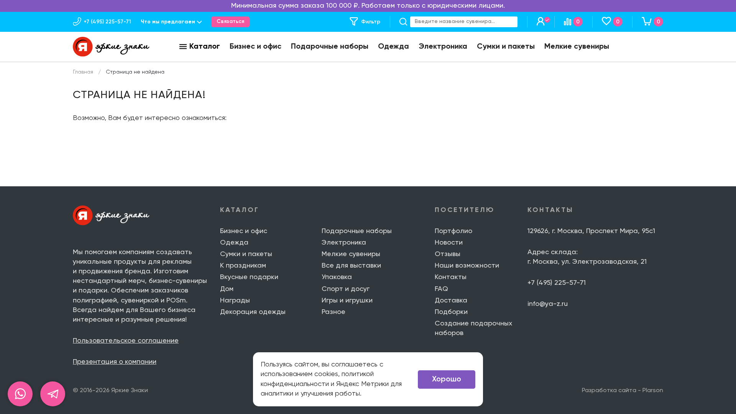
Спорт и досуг (346, 289)
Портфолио (453, 231)
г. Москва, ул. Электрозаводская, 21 (587, 261)
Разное (333, 312)
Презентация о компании (114, 361)
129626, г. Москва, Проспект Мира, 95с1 (591, 231)
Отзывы (447, 254)
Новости (449, 242)
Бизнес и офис (255, 47)
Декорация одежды (253, 312)
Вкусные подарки (249, 277)
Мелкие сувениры (576, 47)
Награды (235, 300)
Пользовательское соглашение (126, 340)
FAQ (441, 289)
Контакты (451, 277)
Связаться (230, 21)
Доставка (451, 300)
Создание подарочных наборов (473, 328)
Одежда (393, 47)
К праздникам (243, 265)
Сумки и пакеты (506, 47)
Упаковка (337, 277)
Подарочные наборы (329, 47)
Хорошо (446, 379)
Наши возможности (467, 265)
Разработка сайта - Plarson (622, 391)
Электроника (443, 47)
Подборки (451, 312)
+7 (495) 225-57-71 (556, 282)
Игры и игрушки (347, 300)
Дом (226, 289)
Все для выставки (351, 265)
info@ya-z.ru (547, 304)
